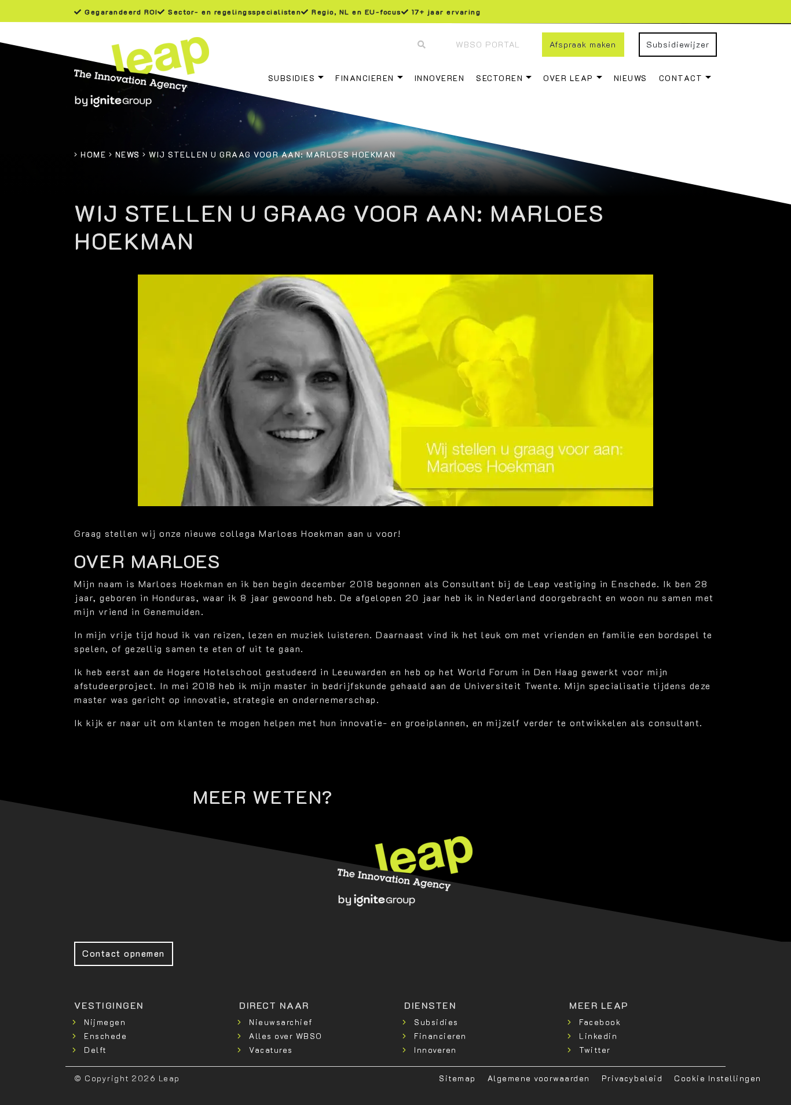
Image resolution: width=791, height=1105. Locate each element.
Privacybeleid (632, 1078)
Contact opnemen (123, 953)
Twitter (595, 1050)
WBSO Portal (488, 44)
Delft (95, 1050)
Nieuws (630, 78)
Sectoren (499, 78)
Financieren (364, 78)
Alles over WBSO (286, 1036)
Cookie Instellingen (717, 1078)
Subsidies (292, 78)
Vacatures (271, 1050)
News (127, 154)
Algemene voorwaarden (539, 1078)
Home (93, 154)
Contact (681, 78)
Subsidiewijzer (677, 44)
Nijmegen (105, 1022)
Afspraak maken (583, 44)
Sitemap (457, 1078)
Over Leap (568, 78)
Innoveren (440, 78)
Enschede (105, 1036)
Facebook (600, 1022)
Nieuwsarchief (281, 1022)
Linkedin (598, 1036)
